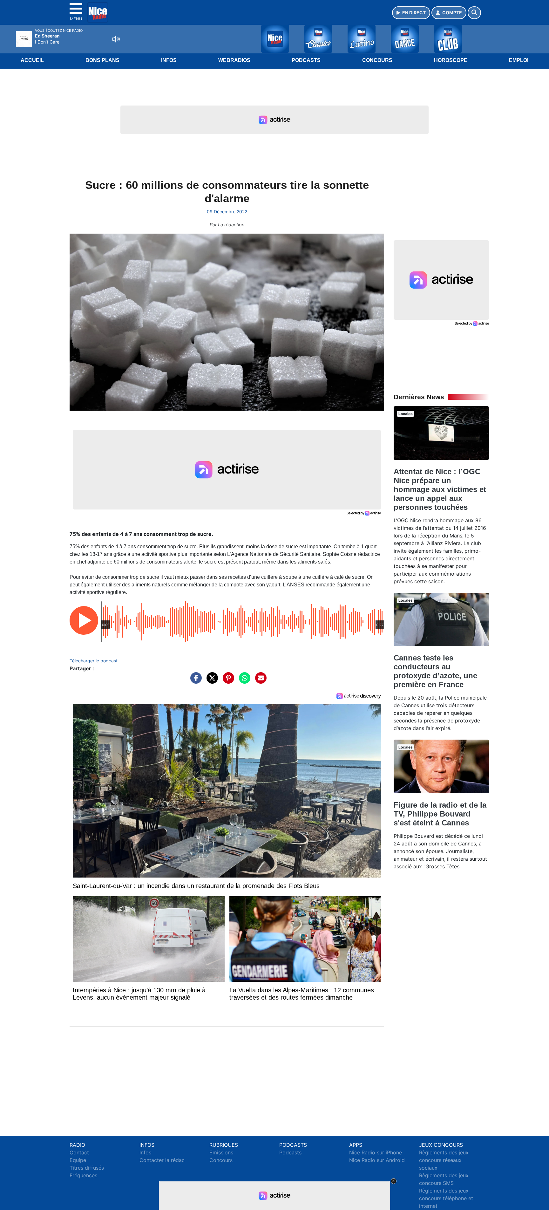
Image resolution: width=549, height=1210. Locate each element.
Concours (377, 60)
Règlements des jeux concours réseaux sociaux (444, 1160)
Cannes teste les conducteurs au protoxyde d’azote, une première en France (435, 671)
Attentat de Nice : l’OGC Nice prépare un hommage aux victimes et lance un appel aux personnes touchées (440, 489)
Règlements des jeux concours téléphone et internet (446, 1198)
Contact (79, 1152)
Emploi (518, 60)
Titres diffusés (87, 1168)
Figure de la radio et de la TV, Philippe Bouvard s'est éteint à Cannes (440, 814)
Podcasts (306, 60)
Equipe (78, 1160)
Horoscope (450, 60)
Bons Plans (102, 60)
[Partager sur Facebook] (194, 681)
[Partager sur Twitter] (210, 681)
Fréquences (83, 1175)
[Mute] (116, 39)
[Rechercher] (474, 12)
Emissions (221, 1152)
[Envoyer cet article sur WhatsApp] (243, 681)
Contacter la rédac (162, 1160)
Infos (169, 60)
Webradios (234, 60)
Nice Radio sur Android (377, 1160)
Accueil (32, 60)
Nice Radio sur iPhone (375, 1152)
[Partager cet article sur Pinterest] (227, 681)
